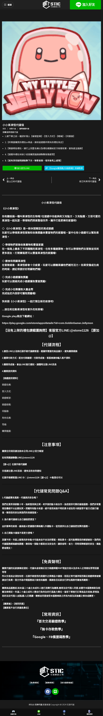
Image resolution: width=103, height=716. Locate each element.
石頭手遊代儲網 (19, 464)
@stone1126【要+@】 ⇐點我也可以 (45, 477)
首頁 (4, 128)
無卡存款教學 (51, 629)
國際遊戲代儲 (24, 128)
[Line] (55, 691)
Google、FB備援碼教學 (51, 637)
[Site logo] (51, 4)
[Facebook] (48, 691)
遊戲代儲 (12, 128)
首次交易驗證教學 (51, 621)
